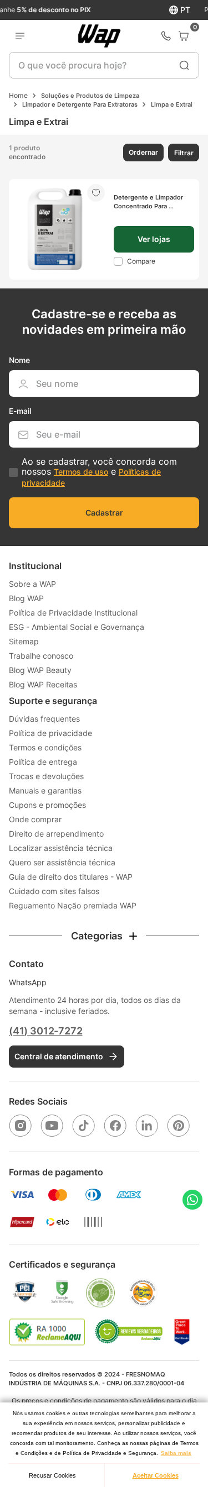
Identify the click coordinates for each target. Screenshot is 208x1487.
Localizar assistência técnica (61, 848)
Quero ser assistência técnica (62, 862)
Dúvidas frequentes (44, 718)
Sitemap (24, 641)
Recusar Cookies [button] (52, 1475)
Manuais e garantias (45, 790)
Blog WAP (26, 598)
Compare (141, 261)
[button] (142, 152)
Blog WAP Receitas (43, 684)
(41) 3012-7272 (45, 1031)
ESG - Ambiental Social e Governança (76, 627)
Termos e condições (45, 747)
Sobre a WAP (32, 584)
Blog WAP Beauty (40, 670)
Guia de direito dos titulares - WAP (71, 876)
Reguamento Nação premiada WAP (72, 905)
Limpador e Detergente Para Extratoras (80, 104)
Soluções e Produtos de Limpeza (90, 95)
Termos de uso (81, 471)
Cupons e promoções (47, 805)
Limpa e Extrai (171, 104)
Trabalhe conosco (41, 655)
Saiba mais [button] (176, 1453)
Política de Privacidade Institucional (73, 612)
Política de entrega (43, 761)
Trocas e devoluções (46, 776)
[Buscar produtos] (184, 65)
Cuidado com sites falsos (54, 891)
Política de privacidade (50, 733)
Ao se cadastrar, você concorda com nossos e (99, 471)
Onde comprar (35, 819)
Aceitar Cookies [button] (156, 1475)
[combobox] (104, 65)
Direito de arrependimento (56, 833)
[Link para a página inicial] (18, 95)
